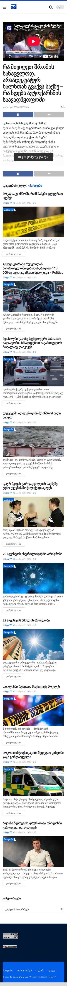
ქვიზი (41, 970)
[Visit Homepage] (14, 6)
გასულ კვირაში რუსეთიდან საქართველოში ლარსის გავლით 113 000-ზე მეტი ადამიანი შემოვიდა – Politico (33, 268)
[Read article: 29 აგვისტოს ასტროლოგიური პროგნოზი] (33, 578)
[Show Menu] (4, 7)
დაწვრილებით (15, 254)
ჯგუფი (52, 970)
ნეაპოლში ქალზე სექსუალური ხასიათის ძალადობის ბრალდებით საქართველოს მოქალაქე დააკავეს (32, 342)
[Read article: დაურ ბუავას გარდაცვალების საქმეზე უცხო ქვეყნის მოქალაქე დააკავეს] (33, 512)
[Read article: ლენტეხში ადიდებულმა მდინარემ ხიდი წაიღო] (33, 441)
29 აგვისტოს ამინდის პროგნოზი (26, 620)
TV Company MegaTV (20, 977)
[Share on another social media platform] (49, 114)
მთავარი (8, 210)
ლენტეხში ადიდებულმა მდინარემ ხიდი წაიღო (32, 415)
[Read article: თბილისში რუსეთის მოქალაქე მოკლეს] (33, 710)
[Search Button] (51, 7)
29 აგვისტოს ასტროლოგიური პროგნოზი (32, 554)
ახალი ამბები (25, 970)
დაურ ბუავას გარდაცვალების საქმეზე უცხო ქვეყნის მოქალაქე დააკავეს (30, 485)
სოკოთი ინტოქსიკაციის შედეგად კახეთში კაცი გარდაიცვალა (33, 754)
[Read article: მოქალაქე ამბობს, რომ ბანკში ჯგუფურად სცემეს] (33, 222)
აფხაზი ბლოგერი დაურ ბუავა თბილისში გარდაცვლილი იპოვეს (32, 825)
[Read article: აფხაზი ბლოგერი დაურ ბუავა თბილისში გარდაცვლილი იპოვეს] (33, 851)
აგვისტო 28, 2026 (23, 691)
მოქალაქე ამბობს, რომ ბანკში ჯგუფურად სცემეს (33, 195)
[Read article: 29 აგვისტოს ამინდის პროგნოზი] (33, 644)
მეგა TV (8, 203)
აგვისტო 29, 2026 (23, 203)
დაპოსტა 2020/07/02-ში (16, 107)
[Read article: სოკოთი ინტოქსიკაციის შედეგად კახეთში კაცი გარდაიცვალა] (33, 781)
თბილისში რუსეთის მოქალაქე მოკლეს (31, 686)
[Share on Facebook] (18, 114)
